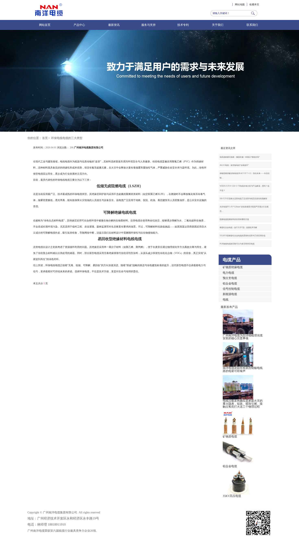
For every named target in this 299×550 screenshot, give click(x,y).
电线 (225, 299)
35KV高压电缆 (232, 496)
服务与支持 (148, 24)
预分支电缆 (230, 278)
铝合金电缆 (230, 283)
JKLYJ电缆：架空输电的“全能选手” (234, 165)
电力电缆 (228, 272)
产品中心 (79, 24)
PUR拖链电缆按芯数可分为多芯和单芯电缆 (237, 244)
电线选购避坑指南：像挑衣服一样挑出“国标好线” (240, 157)
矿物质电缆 (230, 436)
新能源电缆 (230, 294)
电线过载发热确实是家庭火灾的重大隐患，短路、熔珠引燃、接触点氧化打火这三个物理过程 (243, 403)
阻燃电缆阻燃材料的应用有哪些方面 (234, 219)
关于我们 (217, 24)
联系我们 (252, 24)
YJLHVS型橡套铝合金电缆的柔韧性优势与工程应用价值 (242, 236)
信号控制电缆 (231, 288)
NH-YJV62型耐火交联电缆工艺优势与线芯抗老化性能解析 (243, 199)
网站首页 (44, 24)
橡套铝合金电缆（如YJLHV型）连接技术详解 (238, 227)
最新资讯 (114, 24)
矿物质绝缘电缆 (233, 267)
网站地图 (240, 4)
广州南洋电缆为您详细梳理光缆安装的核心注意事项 (243, 337)
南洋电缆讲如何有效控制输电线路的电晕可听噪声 (243, 369)
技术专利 (183, 24)
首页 (45, 138)
